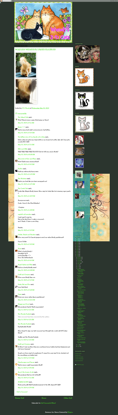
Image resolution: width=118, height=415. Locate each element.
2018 (77, 241)
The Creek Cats (23, 188)
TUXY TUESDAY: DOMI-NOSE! (80, 284)
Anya (19, 248)
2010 (77, 254)
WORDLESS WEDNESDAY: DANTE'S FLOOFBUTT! (80, 296)
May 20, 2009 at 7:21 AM (26, 144)
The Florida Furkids (24, 314)
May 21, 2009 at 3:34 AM (26, 358)
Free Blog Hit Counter (77, 365)
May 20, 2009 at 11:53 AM (26, 184)
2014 (77, 248)
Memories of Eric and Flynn (27, 159)
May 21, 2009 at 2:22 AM (26, 340)
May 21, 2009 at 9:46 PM (26, 368)
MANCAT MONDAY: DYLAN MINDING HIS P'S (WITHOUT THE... (81, 305)
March (78, 346)
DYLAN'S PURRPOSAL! (81, 337)
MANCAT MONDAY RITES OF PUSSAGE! (80, 322)
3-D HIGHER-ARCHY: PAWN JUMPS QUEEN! (81, 311)
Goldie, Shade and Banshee (27, 234)
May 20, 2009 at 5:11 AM (26, 123)
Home (44, 398)
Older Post (68, 398)
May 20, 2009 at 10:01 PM (26, 300)
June (78, 266)
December (79, 257)
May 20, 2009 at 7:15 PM (26, 280)
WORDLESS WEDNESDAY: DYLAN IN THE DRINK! (80, 281)
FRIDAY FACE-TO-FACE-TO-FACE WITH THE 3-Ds (80, 292)
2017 (77, 243)
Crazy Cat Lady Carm (79, 360)
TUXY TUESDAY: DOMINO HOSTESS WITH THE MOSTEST (81, 301)
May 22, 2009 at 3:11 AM (26, 378)
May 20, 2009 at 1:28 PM (26, 210)
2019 (77, 240)
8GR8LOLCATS (23, 382)
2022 (77, 238)
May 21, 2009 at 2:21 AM (26, 319)
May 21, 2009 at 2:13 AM (26, 310)
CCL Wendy (83, 194)
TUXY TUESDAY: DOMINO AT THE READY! (80, 318)
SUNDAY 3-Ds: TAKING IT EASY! (81, 309)
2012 (77, 251)
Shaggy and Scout (24, 304)
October (78, 260)
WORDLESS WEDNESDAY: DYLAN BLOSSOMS (81, 315)
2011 (77, 252)
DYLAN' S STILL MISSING (80, 276)
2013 (77, 249)
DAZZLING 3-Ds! (80, 328)
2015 (77, 246)
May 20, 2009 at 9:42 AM (26, 164)
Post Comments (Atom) (48, 403)
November (79, 258)
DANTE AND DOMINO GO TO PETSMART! (81, 342)
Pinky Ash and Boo (24, 284)
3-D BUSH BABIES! (80, 327)
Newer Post (19, 398)
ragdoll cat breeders (25, 214)
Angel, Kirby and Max (25, 264)
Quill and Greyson (24, 274)
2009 (77, 255)
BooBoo (20, 169)
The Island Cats (23, 117)
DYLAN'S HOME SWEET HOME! (80, 273)
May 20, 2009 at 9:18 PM (26, 290)
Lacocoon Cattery (78, 353)
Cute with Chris (78, 355)
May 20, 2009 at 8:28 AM (26, 154)
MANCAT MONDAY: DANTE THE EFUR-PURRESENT (81, 270)
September (79, 261)
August (78, 263)
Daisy (20, 294)
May (78, 268)
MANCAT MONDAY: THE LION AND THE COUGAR (81, 287)
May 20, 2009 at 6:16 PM (26, 260)
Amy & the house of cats (26, 372)
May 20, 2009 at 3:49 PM (26, 244)
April (78, 344)
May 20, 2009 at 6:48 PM (26, 270)
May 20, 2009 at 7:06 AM (26, 133)
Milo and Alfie (22, 149)
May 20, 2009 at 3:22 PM (26, 230)
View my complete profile (79, 208)
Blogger (70, 412)
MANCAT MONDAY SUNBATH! (80, 336)
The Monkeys (22, 178)
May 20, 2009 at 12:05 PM (26, 196)
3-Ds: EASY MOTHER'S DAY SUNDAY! (81, 325)
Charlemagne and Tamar (26, 362)
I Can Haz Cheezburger (79, 358)
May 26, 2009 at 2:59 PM (26, 387)
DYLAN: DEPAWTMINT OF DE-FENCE (81, 331)
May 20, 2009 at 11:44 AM (26, 174)
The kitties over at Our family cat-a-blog (31, 137)
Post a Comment (22, 392)
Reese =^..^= (21, 127)
